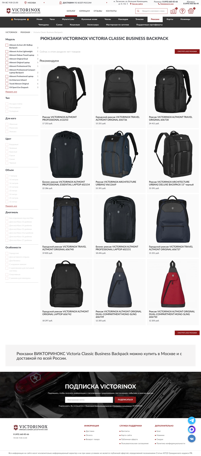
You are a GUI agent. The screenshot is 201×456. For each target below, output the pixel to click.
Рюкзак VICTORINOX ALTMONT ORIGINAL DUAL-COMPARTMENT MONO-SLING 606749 (118, 314)
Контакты (111, 11)
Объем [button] (9, 170)
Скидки (160, 439)
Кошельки (75, 25)
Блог (159, 431)
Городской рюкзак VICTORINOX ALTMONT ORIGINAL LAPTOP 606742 (65, 312)
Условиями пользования (122, 406)
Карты (170, 19)
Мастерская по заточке (117, 25)
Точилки (140, 19)
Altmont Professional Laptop (21, 76)
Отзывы (98, 11)
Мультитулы (68, 19)
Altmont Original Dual (18, 59)
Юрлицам (84, 11)
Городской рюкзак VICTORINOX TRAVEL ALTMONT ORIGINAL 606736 (117, 118)
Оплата (89, 435)
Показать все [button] (11, 92)
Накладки (123, 19)
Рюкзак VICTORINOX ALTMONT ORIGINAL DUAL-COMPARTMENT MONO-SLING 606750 (172, 314)
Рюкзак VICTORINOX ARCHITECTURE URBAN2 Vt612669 (116, 183)
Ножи (39, 19)
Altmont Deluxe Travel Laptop (21, 55)
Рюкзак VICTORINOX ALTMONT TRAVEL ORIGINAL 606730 (170, 118)
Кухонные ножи (89, 19)
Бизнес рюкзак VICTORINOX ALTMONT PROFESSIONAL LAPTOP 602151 (117, 248)
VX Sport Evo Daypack (18, 87)
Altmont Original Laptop (19, 63)
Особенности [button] (13, 247)
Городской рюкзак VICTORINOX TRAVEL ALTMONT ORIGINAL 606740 (64, 248)
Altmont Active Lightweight (21, 52)
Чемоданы (43, 25)
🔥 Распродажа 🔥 (20, 19)
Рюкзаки (155, 19)
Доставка (90, 431)
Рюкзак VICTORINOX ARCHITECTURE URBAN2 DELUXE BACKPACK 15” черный (171, 183)
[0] (191, 11)
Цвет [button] (8, 139)
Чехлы (108, 19)
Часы (52, 19)
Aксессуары (93, 25)
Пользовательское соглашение (134, 444)
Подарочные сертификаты (149, 25)
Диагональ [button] (11, 212)
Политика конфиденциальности (171, 444)
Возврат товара (93, 439)
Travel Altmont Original (19, 84)
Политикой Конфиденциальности (98, 406)
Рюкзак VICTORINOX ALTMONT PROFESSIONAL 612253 (59, 118)
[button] (166, 4)
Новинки (160, 435)
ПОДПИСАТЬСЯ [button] (125, 400)
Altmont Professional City (20, 66)
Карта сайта (126, 435)
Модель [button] (10, 39)
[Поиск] (138, 11)
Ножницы (185, 19)
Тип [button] (7, 98)
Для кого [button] (10, 118)
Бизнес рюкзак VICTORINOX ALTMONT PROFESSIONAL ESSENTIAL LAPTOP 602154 (66, 183)
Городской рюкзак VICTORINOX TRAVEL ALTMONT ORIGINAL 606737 (171, 248)
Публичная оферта (129, 439)
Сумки (59, 25)
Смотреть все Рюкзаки (187, 51)
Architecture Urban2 (18, 80)
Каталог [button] (71, 11)
